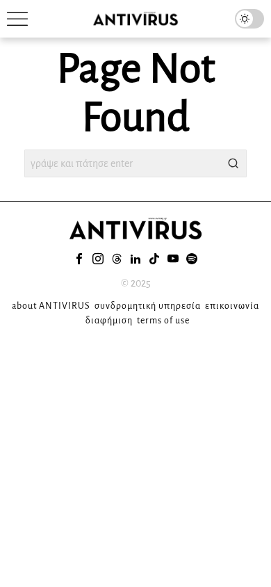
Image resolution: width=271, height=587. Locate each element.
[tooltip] (79, 258)
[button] (233, 163)
